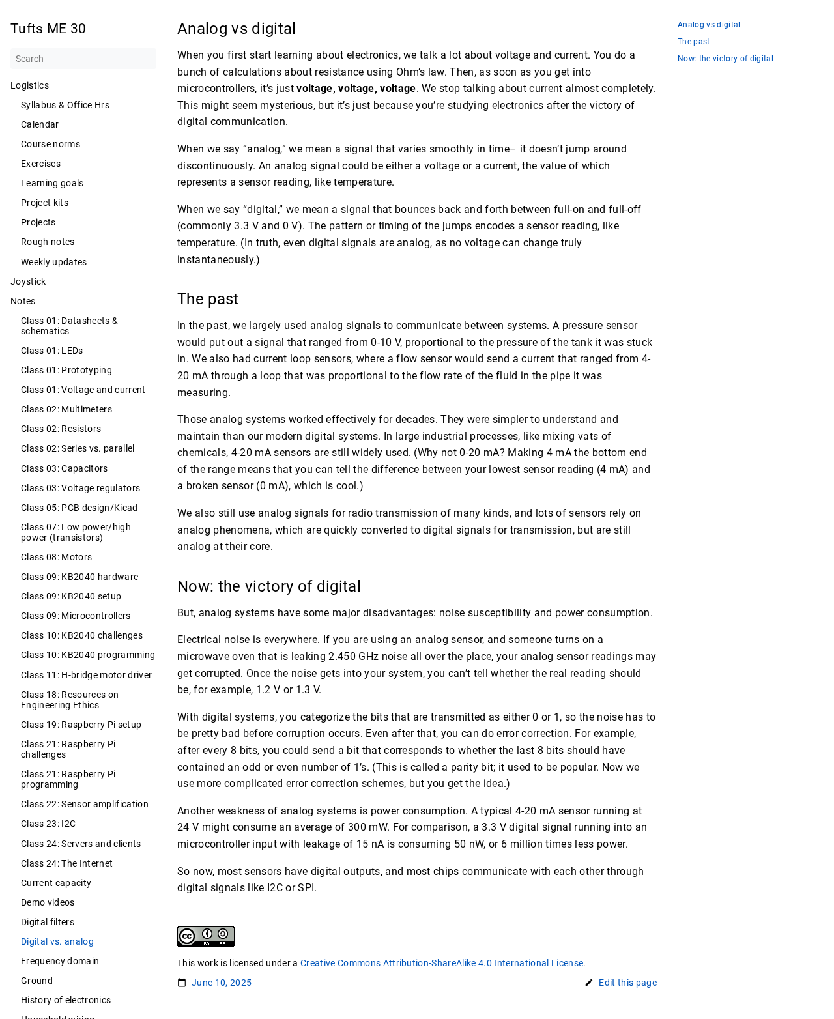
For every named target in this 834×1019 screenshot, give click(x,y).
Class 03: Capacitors (64, 468)
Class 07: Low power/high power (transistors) (76, 532)
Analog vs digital (709, 25)
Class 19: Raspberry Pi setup (81, 724)
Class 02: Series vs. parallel (78, 448)
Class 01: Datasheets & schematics (69, 325)
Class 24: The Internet (67, 863)
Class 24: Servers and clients (81, 844)
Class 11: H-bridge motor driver (86, 675)
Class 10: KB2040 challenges (82, 635)
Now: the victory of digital (725, 59)
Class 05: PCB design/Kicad (79, 507)
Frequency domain (60, 961)
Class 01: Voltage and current (83, 389)
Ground (37, 980)
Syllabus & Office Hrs (65, 105)
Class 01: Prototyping (66, 370)
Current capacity (56, 883)
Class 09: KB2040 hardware (79, 576)
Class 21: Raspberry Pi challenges (68, 749)
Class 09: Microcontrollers (76, 615)
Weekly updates (54, 262)
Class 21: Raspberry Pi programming (68, 779)
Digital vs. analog (57, 941)
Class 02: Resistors (61, 428)
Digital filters (47, 922)
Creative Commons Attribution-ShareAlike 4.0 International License (441, 963)
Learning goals (52, 183)
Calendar (40, 124)
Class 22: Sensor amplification (85, 804)
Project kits (44, 202)
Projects (38, 222)
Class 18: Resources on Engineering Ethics (70, 699)
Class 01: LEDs (52, 350)
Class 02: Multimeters (66, 409)
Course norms (50, 144)
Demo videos (48, 902)
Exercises (41, 163)
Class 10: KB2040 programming (88, 655)
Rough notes (48, 242)
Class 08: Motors (56, 557)
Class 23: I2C (48, 823)
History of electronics (66, 1000)
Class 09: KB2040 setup (71, 596)
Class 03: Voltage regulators (80, 488)
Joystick (28, 281)
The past (694, 42)
